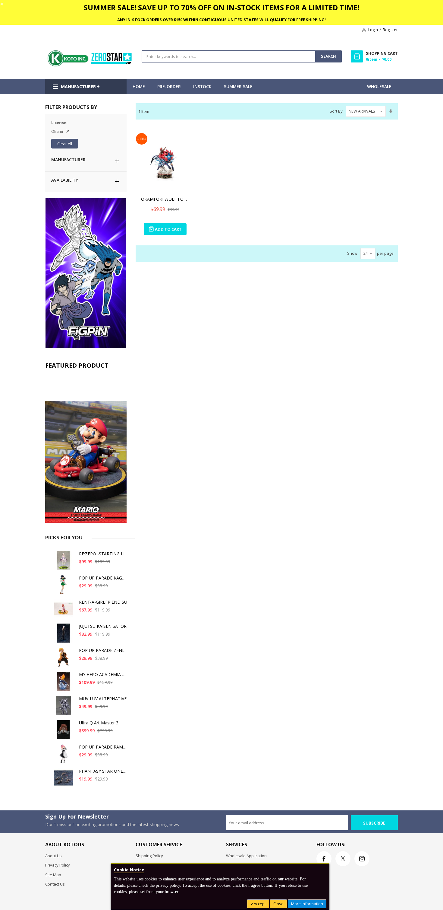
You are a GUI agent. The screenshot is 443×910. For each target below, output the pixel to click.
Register (390, 29)
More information (307, 903)
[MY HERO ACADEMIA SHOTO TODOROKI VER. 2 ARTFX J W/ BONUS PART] (64, 683)
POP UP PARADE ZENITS (103, 650)
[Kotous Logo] (90, 64)
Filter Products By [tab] (71, 107)
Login (373, 29)
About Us (53, 855)
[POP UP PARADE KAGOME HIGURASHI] (64, 587)
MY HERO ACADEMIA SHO (105, 674)
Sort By (336, 111)
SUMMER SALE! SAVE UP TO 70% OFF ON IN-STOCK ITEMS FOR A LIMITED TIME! (221, 7)
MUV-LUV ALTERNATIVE (103, 698)
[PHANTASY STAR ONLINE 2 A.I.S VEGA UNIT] (64, 780)
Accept (260, 903)
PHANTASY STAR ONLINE (104, 771)
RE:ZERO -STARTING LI (101, 554)
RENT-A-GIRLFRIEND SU (103, 602)
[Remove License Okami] (68, 131)
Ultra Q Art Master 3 (98, 723)
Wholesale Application (246, 855)
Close (278, 903)
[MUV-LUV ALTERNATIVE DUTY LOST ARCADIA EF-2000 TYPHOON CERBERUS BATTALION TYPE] (64, 707)
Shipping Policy (149, 855)
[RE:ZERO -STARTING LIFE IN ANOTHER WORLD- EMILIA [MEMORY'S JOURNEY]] (64, 563)
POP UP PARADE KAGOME (105, 578)
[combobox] (228, 56)
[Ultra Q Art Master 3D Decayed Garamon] (64, 732)
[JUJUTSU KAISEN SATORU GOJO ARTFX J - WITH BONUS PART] (64, 635)
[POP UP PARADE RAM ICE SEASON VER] (64, 756)
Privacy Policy (57, 865)
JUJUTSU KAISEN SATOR (103, 626)
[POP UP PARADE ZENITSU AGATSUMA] (64, 659)
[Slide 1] (86, 447)
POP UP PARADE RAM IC (103, 747)
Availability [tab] (64, 180)
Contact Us (55, 884)
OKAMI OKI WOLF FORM (165, 199)
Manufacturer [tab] (68, 159)
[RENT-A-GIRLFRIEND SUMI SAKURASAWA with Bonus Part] (64, 611)
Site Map (53, 874)
